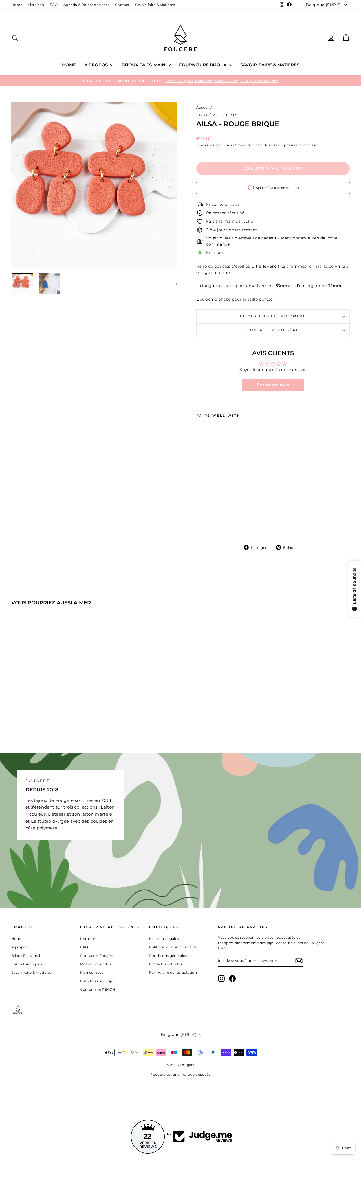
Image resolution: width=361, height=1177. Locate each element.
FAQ (54, 5)
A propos (96, 64)
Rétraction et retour (167, 964)
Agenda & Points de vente (86, 5)
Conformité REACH (97, 989)
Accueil (202, 107)
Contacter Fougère (273, 330)
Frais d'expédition (239, 145)
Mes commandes (95, 964)
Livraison (36, 5)
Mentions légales (164, 938)
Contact (122, 5)
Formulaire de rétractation (173, 972)
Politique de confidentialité (173, 947)
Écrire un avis (273, 385)
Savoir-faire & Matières (155, 5)
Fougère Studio (217, 115)
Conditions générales (168, 955)
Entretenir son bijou (98, 981)
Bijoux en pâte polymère (273, 316)
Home (16, 5)
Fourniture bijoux (203, 64)
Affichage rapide (51, 694)
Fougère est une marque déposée (180, 1074)
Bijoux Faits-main (144, 64)
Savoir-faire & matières (269, 64)
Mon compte (91, 972)
